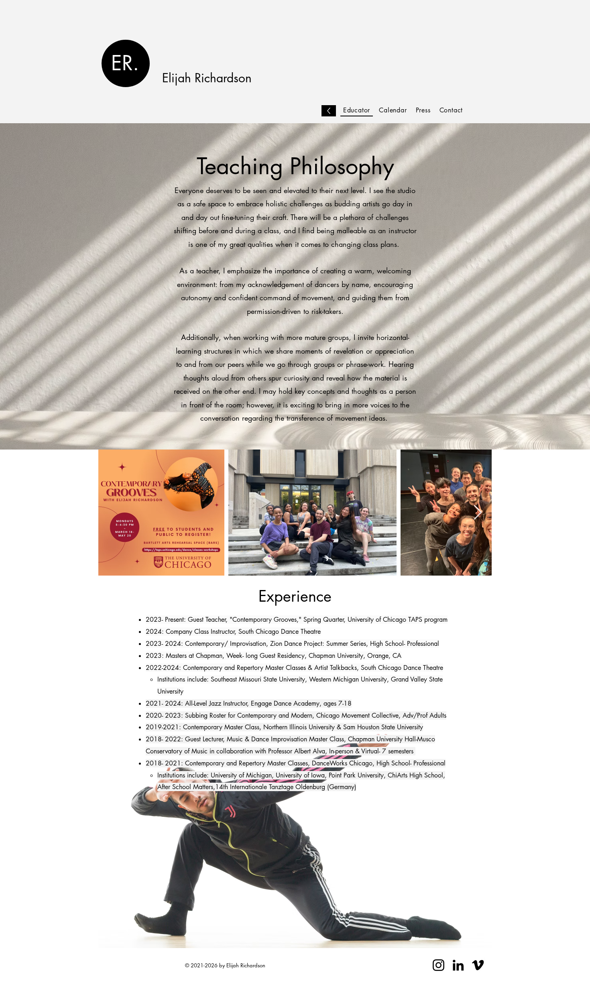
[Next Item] (477, 513)
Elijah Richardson (207, 78)
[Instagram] (438, 965)
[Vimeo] (478, 965)
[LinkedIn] (458, 965)
